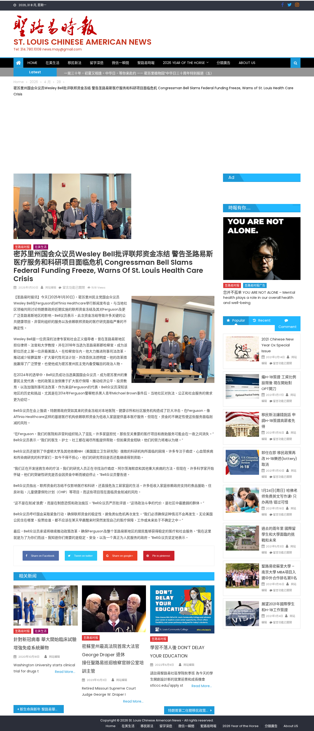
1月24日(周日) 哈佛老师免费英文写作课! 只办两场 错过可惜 (279, 496)
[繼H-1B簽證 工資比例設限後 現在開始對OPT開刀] (242, 386)
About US (247, 62)
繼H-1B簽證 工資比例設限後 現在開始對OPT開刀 (279, 382)
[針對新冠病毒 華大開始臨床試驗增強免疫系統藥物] (45, 605)
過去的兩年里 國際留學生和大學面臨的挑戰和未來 (279, 534)
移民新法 (74, 62)
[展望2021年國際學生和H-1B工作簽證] (242, 613)
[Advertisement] (157, 134)
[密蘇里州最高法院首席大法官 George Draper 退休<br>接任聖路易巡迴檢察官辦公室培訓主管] (114, 608)
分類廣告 (223, 62)
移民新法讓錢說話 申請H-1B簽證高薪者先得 (279, 420)
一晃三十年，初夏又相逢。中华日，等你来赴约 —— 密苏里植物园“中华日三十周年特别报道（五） (139, 71)
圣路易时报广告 (254, 276)
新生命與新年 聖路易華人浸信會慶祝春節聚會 (42, 709)
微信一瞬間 (120, 62)
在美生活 (52, 62)
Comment (287, 326)
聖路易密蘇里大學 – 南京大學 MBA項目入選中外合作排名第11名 (279, 572)
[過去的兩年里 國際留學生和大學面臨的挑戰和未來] (242, 537)
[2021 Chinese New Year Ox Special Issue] (242, 348)
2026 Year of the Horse (184, 62)
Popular (238, 320)
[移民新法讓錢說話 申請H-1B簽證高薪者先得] (242, 424)
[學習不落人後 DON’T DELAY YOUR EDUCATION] (182, 609)
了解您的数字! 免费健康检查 (246, 282)
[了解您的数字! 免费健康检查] (262, 243)
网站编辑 (50, 288)
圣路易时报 (22, 247)
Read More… (65, 671)
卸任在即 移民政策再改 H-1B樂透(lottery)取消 (279, 458)
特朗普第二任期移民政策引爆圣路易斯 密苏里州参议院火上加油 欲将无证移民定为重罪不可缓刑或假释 (191, 710)
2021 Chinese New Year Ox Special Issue (278, 345)
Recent (264, 320)
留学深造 (97, 62)
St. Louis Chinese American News (82, 41)
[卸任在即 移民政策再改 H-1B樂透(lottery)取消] (242, 462)
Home (32, 62)
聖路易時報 (146, 62)
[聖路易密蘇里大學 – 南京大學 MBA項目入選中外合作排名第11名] (242, 575)
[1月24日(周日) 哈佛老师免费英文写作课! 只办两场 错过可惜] (242, 499)
